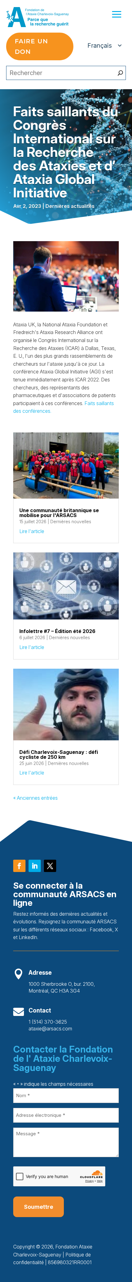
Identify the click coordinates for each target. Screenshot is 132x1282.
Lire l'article (31, 531)
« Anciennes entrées (35, 798)
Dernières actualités (70, 206)
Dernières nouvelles (70, 521)
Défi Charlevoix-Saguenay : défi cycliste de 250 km (58, 754)
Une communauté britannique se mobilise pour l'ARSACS (59, 512)
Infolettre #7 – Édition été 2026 (57, 631)
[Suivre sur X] (50, 866)
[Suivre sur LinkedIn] (35, 866)
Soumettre (38, 1207)
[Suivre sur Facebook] (19, 866)
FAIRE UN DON (31, 46)
